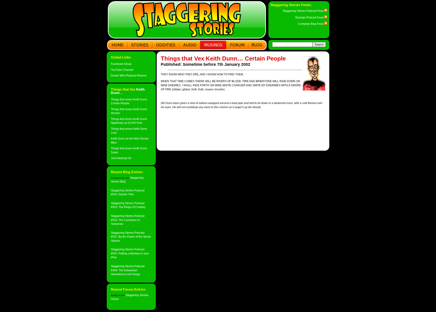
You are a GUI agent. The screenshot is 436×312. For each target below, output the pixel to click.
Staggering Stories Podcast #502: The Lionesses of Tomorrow (127, 219)
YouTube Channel (122, 69)
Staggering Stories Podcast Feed (303, 10)
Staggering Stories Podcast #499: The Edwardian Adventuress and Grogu (127, 270)
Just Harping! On (121, 158)
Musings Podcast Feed (309, 17)
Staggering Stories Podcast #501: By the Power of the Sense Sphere (131, 236)
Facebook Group (121, 63)
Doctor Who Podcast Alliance (128, 75)
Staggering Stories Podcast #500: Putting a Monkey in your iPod (130, 253)
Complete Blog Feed (311, 23)
